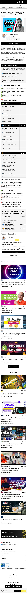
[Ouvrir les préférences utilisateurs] (25, 2)
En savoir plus (13, 255)
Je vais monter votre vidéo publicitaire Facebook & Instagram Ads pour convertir (12, 495)
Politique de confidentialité (13, 579)
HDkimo (14, 34)
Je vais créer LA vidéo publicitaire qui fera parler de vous (12, 394)
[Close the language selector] (21, 586)
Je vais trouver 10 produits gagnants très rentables (12, 360)
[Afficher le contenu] (25, 555)
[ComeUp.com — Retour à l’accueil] (2, 2)
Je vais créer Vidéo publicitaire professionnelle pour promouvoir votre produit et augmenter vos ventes (13, 284)
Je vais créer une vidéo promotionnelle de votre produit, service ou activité (12, 469)
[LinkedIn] (10, 584)
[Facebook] (14, 584)
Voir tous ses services (13, 366)
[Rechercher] (17, 2)
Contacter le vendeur (13, 43)
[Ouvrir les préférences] (19, 2)
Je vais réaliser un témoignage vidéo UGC (12, 519)
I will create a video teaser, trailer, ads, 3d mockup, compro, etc (12, 444)
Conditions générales (13, 577)
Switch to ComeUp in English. (13, 586)
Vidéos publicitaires (6, 9)
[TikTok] (16, 584)
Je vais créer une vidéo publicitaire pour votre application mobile (13, 418)
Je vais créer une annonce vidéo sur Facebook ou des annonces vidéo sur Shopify (13, 334)
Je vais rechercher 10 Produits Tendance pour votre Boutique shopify (13, 309)
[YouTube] (12, 584)
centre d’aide (14, 536)
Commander (17, 590)
